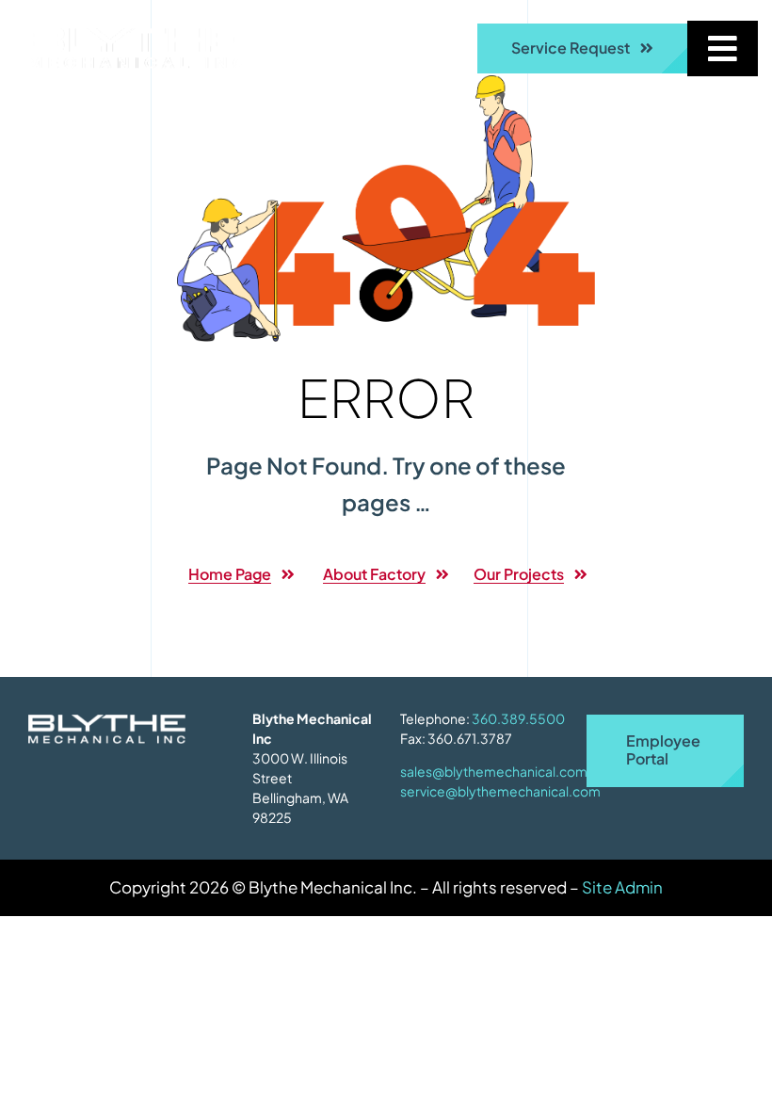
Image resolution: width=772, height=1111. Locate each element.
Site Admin (622, 887)
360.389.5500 (518, 718)
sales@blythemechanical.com (493, 771)
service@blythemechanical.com (500, 790)
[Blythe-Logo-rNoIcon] (136, 35)
